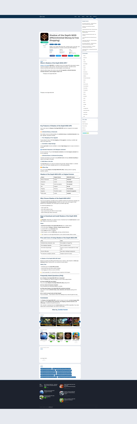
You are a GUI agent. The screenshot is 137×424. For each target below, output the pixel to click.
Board (84, 65)
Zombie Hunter (63, 309)
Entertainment (85, 73)
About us (83, 127)
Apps (79, 16)
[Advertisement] (32, 7)
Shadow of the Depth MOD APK (46, 368)
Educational (85, 71)
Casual (84, 67)
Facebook (52, 55)
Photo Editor (85, 88)
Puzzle (84, 92)
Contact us (95, 16)
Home (75, 16)
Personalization (85, 86)
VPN (84, 116)
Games (83, 16)
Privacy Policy (84, 125)
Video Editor (85, 112)
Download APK (45, 42)
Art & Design (85, 63)
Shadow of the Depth (44, 65)
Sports (84, 100)
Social (84, 98)
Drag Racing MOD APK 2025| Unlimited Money (89, 29)
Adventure (56, 33)
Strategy (84, 104)
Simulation (85, 96)
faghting (84, 75)
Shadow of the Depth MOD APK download (48, 370)
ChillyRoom (51, 50)
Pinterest (65, 55)
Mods (87, 16)
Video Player (85, 114)
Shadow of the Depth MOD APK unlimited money (63, 375)
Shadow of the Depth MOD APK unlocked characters (66, 377)
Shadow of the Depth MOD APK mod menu (64, 373)
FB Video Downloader (86, 77)
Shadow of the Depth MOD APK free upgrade (48, 372)
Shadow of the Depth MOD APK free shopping (63, 370)
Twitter (59, 55)
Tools (84, 106)
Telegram (71, 55)
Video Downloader (86, 110)
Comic (84, 69)
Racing (84, 94)
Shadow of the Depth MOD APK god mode (64, 372)
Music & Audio (85, 84)
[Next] (79, 321)
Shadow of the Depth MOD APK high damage (48, 373)
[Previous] (40, 321)
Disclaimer (84, 121)
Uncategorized (85, 108)
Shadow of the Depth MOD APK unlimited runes (49, 377)
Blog (90, 16)
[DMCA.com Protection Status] (85, 133)
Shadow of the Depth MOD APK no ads (47, 375)
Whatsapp (77, 55)
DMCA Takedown (85, 123)
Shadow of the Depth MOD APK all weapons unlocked (61, 368)
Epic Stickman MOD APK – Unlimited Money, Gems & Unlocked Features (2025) (89, 24)
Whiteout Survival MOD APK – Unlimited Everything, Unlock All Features (88, 47)
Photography (85, 90)
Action (84, 55)
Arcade (84, 61)
